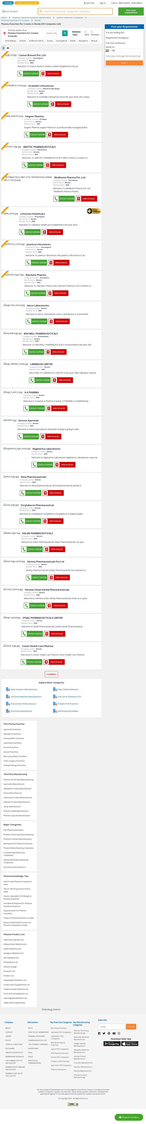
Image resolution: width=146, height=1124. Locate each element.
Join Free (90, 3)
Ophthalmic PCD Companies (57, 1037)
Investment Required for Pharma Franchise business (18, 904)
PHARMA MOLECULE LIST (37, 1040)
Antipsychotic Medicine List (15, 944)
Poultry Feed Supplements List (17, 984)
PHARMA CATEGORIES (36, 1036)
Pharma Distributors (58, 1069)
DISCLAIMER (9, 1048)
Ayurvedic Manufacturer (14, 784)
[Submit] (41, 11)
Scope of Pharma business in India (19, 918)
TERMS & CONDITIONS (13, 1044)
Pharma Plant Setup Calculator (14, 1074)
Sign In (103, 3)
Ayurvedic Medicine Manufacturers (81, 1038)
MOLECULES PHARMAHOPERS (34, 1061)
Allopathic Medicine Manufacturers (81, 1051)
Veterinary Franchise (13, 743)
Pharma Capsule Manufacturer (17, 815)
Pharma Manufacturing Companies (19, 848)
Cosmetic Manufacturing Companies (14, 854)
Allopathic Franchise (12, 734)
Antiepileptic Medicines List (15, 980)
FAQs (30, 1052)
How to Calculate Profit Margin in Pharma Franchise (18, 897)
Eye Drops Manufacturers (15, 867)
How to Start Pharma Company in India (18, 883)
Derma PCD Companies (60, 1057)
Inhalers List (9, 975)
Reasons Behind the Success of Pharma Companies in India (17, 924)
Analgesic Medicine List (13, 953)
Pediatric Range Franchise (15, 765)
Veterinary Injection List (14, 939)
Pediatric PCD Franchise (60, 1061)
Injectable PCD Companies (61, 1032)
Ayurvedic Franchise (12, 729)
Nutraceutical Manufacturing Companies (16, 861)
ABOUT (8, 1028)
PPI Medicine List (11, 962)
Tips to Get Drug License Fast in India (17, 890)
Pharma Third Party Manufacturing (18, 779)
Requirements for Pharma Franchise (15, 912)
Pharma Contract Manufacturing (17, 839)
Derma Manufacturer (13, 793)
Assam (50, 40)
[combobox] (75, 11)
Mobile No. (110, 47)
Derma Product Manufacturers (80, 1057)
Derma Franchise (11, 747)
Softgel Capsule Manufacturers (80, 1044)
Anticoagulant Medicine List (15, 998)
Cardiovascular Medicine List (16, 989)
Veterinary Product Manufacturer (18, 797)
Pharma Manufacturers (83, 1071)
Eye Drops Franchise (59, 1028)
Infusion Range (10, 966)
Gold (87, 34)
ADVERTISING (33, 1048)
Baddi (72, 40)
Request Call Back (130, 1117)
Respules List (9, 971)
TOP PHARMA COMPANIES (38, 1044)
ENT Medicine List (11, 957)
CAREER (8, 1036)
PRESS (30, 1056)
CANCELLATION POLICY (14, 1052)
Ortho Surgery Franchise (14, 761)
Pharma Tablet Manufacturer (16, 811)
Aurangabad (61, 40)
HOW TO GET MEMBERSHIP (38, 1032)
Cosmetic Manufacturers (83, 1063)
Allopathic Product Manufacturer (18, 788)
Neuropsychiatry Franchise (15, 756)
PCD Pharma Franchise (13, 830)
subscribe (131, 1027)
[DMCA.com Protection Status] (73, 1104)
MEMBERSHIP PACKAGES (14, 1056)
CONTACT (9, 1032)
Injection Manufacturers (83, 1067)
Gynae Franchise (11, 752)
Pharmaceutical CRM (27, 3)
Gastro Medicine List (12, 948)
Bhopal (94, 40)
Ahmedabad (10, 40)
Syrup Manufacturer (12, 806)
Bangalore (83, 40)
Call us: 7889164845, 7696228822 (126, 3)
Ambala (22, 40)
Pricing (8, 3)
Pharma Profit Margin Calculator (15, 1068)
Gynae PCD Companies (60, 1049)
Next (124, 63)
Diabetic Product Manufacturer (17, 802)
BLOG (30, 1028)
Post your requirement (131, 11)
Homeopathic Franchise (14, 738)
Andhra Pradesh (36, 40)
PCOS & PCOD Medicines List (16, 993)
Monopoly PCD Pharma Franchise (18, 843)
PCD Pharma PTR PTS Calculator (13, 1061)
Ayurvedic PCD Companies (61, 1065)
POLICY (8, 1040)
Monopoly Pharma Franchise (58, 1043)
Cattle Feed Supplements (14, 1002)
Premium (95, 34)
